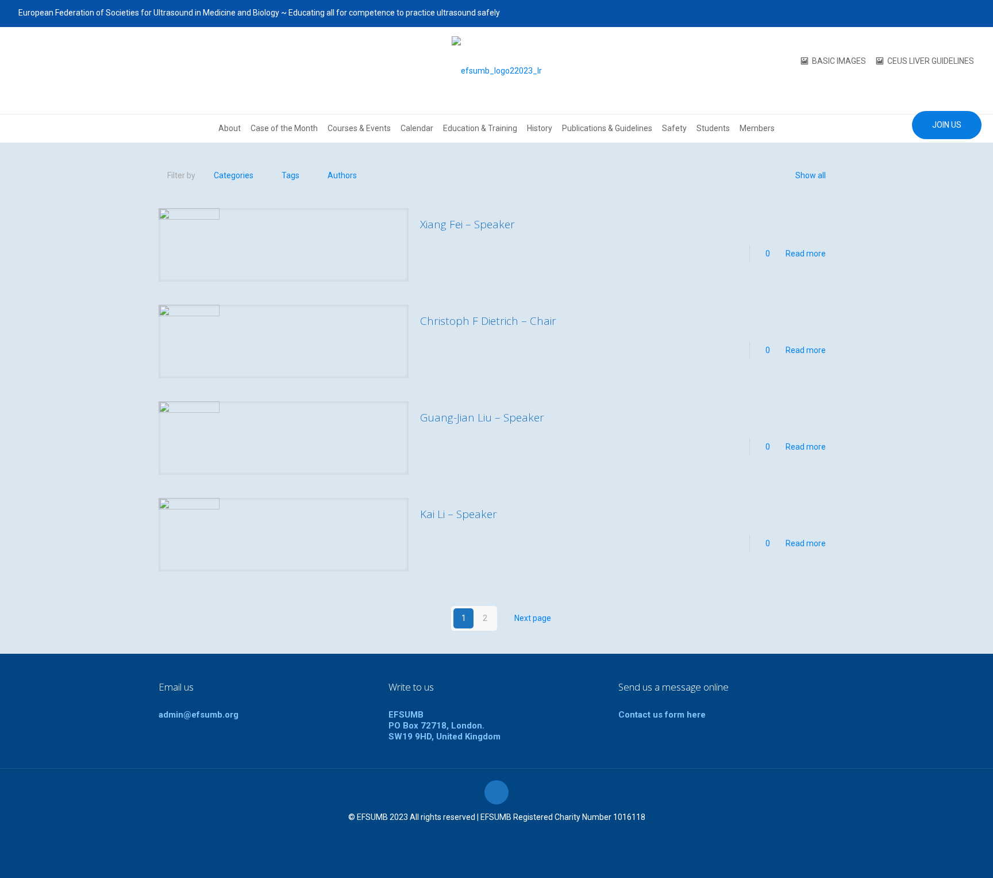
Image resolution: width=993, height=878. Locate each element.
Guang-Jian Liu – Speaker (482, 417)
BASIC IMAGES (839, 61)
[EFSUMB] (497, 70)
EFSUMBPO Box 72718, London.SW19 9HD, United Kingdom (444, 726)
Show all (810, 175)
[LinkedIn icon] (953, 13)
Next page (532, 618)
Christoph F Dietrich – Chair (488, 320)
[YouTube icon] (939, 13)
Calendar (417, 128)
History (539, 128)
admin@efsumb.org (198, 715)
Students (713, 128)
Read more (806, 253)
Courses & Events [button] (359, 128)
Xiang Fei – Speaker (467, 224)
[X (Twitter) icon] (925, 13)
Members (757, 128)
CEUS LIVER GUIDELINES (930, 61)
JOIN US (946, 124)
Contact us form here (662, 715)
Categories (233, 175)
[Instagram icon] (968, 13)
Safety (674, 128)
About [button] (229, 128)
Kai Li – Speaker (458, 514)
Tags (290, 175)
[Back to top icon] (496, 792)
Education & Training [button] (480, 128)
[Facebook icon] (910, 13)
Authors (342, 175)
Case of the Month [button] (284, 128)
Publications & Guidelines (607, 128)
